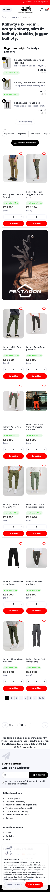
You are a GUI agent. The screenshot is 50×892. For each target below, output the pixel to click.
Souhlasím (34, 884)
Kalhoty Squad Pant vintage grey (35, 660)
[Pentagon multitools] (25, 265)
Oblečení (15, 17)
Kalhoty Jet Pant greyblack (34, 582)
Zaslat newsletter (15, 768)
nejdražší (22, 134)
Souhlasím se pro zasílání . (25, 782)
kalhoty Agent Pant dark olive (12, 428)
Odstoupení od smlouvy (16, 811)
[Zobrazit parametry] (25, 143)
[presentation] (5, 725)
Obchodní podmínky (15, 801)
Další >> (41, 698)
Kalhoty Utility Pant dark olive (12, 348)
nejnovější (35, 134)
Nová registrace (42, 2)
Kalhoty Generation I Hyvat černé (13, 582)
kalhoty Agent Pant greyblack (35, 348)
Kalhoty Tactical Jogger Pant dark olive (34, 194)
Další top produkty (25, 122)
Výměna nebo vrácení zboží (19, 808)
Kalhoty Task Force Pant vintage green (35, 505)
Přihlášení (28, 2)
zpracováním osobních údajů (31, 781)
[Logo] (25, 9)
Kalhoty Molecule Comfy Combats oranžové (34, 427)
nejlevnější (9, 134)
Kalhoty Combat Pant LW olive (11, 505)
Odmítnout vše (14, 885)
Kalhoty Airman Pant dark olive (13, 660)
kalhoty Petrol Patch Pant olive (13, 195)
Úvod (4, 17)
